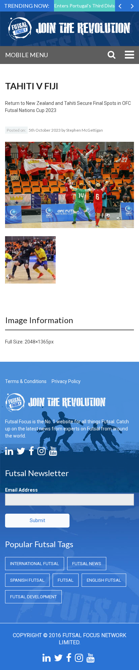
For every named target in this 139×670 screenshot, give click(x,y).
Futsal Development (33, 596)
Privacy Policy (66, 381)
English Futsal (104, 580)
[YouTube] (53, 452)
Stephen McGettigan (84, 130)
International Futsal (34, 563)
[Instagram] (41, 452)
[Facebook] (31, 452)
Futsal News (86, 563)
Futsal (66, 580)
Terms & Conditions (26, 381)
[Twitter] (21, 452)
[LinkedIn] (9, 452)
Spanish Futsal (27, 580)
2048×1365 (37, 341)
